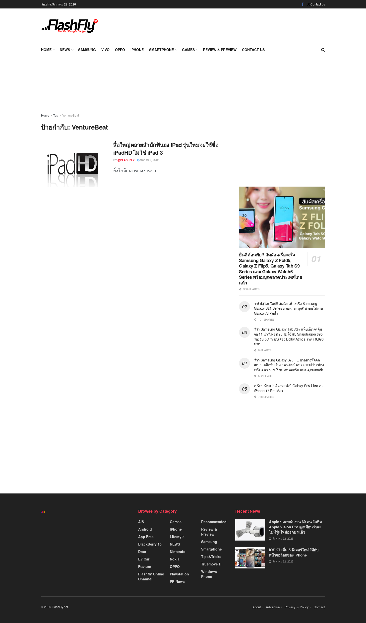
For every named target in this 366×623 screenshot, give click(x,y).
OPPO (120, 49)
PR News (177, 581)
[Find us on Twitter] (308, 4)
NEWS (65, 49)
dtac (142, 551)
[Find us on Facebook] (303, 4)
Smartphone (161, 49)
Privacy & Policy (297, 607)
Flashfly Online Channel (151, 576)
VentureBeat (70, 115)
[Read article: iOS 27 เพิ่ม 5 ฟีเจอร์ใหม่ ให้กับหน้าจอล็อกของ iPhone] (250, 558)
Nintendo (177, 551)
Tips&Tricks (211, 556)
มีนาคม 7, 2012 (149, 160)
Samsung (87, 49)
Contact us (317, 4)
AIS (141, 521)
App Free (146, 536)
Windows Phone (209, 574)
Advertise (273, 607)
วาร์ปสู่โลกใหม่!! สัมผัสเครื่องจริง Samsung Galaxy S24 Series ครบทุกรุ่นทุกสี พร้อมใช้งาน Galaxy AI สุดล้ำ (288, 308)
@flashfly (126, 160)
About (256, 607)
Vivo (105, 49)
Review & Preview (220, 49)
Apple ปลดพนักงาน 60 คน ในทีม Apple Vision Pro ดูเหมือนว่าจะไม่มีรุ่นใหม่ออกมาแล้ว (295, 527)
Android (145, 529)
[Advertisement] (234, 25)
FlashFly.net (60, 607)
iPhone (137, 49)
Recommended (214, 521)
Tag (55, 115)
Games (188, 49)
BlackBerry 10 (150, 544)
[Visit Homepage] (69, 26)
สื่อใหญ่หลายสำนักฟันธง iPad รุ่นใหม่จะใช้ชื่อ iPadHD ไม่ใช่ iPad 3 (165, 148)
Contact (319, 607)
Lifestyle (177, 536)
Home (46, 49)
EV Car (143, 558)
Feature (144, 566)
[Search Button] (323, 49)
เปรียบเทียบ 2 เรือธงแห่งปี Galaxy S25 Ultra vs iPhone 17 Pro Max (288, 388)
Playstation (179, 573)
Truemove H (211, 563)
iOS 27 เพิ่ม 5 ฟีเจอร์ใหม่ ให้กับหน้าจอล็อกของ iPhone (294, 552)
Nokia (175, 558)
